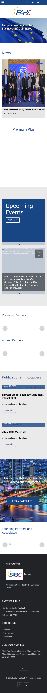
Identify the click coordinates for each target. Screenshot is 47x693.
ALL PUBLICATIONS (34, 378)
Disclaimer (7, 637)
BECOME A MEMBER (22, 501)
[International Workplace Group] (23, 328)
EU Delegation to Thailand (14, 608)
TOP (23, 668)
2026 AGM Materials (14, 432)
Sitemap (6, 630)
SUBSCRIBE (20, 492)
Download (8, 410)
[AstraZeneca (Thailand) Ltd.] (23, 353)
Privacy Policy (9, 633)
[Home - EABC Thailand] (23, 11)
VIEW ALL (12, 220)
